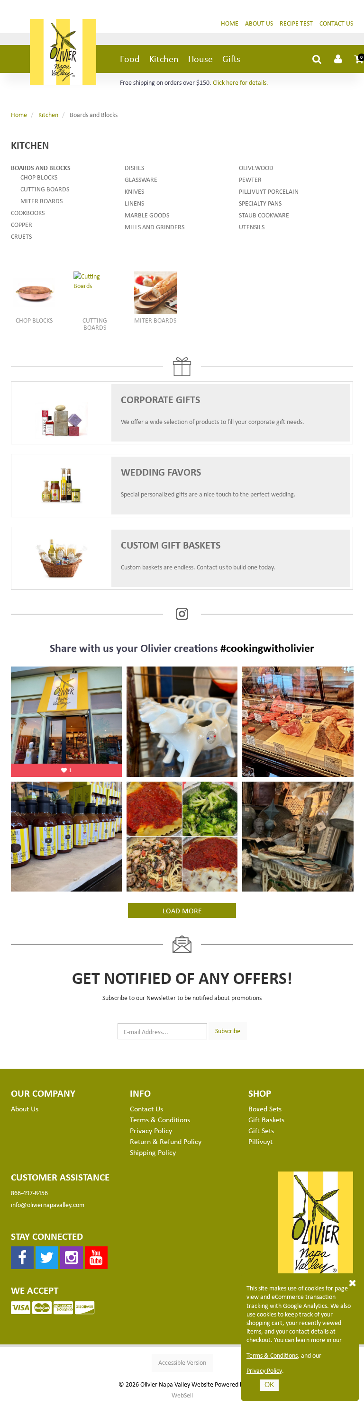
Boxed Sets (265, 1108)
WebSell (182, 1395)
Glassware (141, 179)
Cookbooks (28, 212)
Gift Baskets (266, 1119)
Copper (21, 224)
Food (130, 58)
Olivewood (256, 167)
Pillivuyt (260, 1141)
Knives (134, 191)
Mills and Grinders (154, 226)
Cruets (21, 236)
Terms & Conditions (272, 1355)
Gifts (231, 58)
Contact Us (336, 22)
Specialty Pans (260, 202)
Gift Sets (261, 1130)
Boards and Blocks (41, 167)
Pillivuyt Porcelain (269, 191)
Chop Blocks (38, 176)
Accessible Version (182, 1362)
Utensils (251, 226)
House (200, 58)
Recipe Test (296, 22)
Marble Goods (147, 214)
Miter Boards (41, 200)
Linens (134, 202)
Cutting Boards (44, 188)
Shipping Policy (153, 1152)
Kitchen (164, 58)
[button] (359, 58)
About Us (259, 22)
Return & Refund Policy (165, 1141)
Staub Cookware (264, 214)
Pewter (250, 179)
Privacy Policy (264, 1370)
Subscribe (227, 1030)
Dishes (134, 167)
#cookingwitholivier (267, 647)
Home (229, 22)
